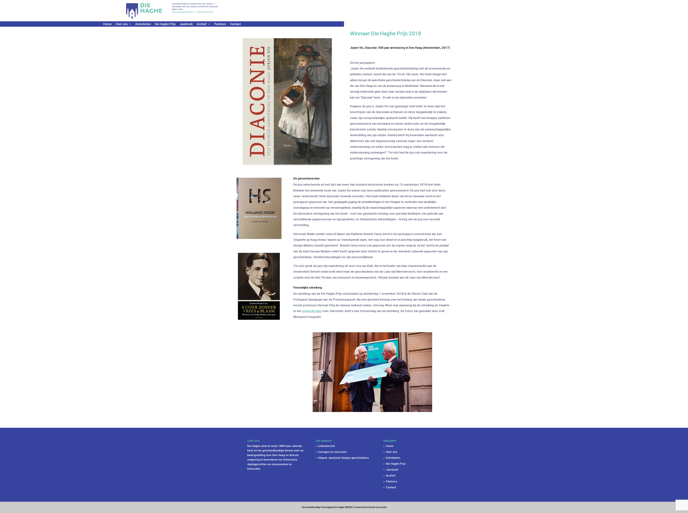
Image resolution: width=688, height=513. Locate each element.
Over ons (391, 452)
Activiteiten (143, 24)
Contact (235, 24)
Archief (391, 475)
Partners (220, 24)
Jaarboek (186, 24)
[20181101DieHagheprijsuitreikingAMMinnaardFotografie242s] (372, 425)
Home (107, 24)
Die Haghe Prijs (165, 24)
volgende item (312, 311)
